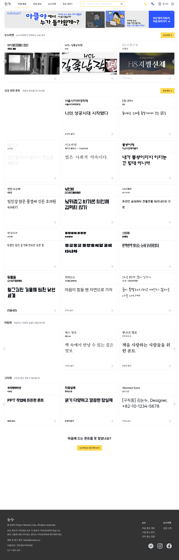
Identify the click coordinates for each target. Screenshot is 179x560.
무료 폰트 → (167, 91)
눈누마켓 (52, 4)
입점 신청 (167, 528)
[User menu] (153, 4)
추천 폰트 (22, 4)
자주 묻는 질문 (148, 536)
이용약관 (11, 545)
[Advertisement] (32, 115)
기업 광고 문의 (148, 532)
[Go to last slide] (4, 61)
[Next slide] (174, 61)
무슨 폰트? (67, 4)
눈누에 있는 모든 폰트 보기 (89, 448)
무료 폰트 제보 (148, 528)
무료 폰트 (37, 4)
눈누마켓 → (167, 35)
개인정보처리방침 (25, 545)
